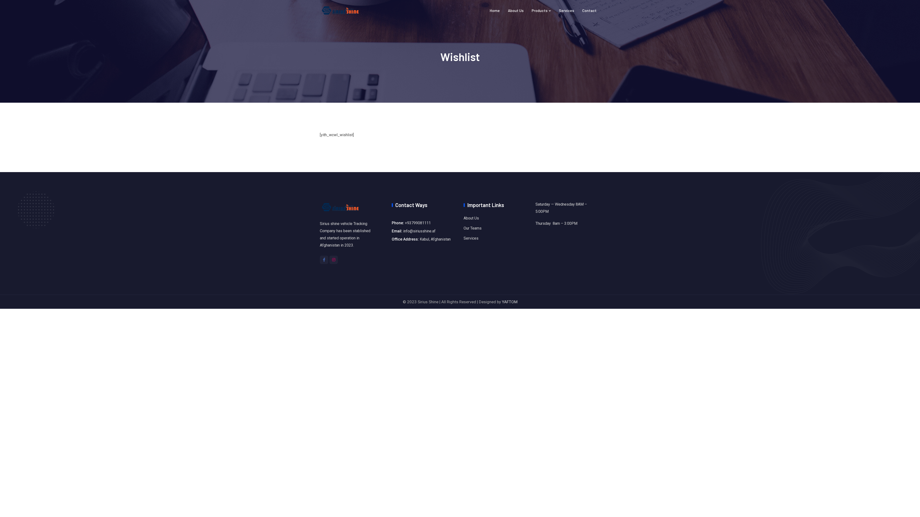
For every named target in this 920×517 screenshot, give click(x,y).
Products (539, 10)
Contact (589, 10)
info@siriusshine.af (419, 231)
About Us (515, 10)
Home (495, 10)
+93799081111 (418, 223)
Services (566, 10)
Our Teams (473, 228)
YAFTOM (510, 301)
